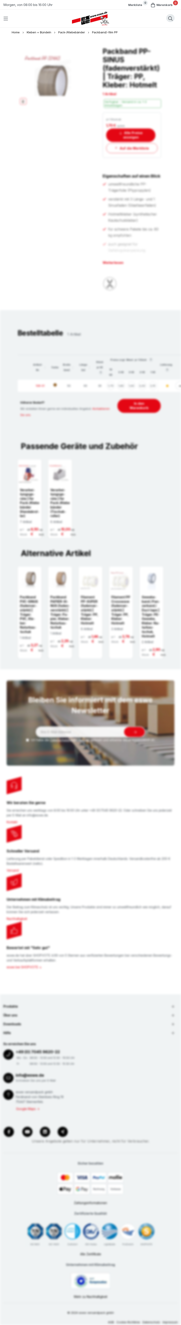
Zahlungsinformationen (90, 1203)
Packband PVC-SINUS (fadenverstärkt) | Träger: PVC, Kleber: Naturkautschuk (29, 614)
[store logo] (90, 18)
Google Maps (26, 1109)
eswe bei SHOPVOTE (22, 967)
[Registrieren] (134, 732)
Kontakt (12, 822)
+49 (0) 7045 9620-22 (38, 1051)
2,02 (142, 385)
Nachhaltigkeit (17, 919)
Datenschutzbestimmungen (69, 740)
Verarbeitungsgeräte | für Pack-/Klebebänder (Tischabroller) (60, 503)
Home (16, 32)
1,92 (131, 385)
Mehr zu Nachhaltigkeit (90, 1297)
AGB (111, 1322)
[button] (45, 367)
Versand (13, 870)
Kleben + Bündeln (39, 32)
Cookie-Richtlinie (128, 1322)
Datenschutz (151, 1322)
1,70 (110, 385)
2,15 (152, 385)
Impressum (170, 1322)
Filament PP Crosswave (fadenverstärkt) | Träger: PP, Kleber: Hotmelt (120, 610)
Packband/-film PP (105, 32)
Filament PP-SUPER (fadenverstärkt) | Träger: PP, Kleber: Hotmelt (89, 610)
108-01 (40, 386)
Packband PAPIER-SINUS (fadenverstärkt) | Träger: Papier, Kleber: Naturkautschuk (60, 612)
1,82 (121, 385)
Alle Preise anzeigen (133, 135)
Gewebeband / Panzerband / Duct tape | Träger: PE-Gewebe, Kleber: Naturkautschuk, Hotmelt (151, 616)
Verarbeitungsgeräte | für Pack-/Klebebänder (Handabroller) (29, 503)
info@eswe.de (30, 1075)
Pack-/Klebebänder (72, 32)
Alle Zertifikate (90, 1254)
